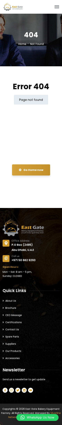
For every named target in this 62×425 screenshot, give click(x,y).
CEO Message (13, 315)
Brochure (10, 308)
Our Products (13, 351)
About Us (10, 300)
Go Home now (33, 170)
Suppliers (10, 344)
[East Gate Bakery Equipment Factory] (13, 7)
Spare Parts (12, 336)
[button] (37, 417)
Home (22, 44)
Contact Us (12, 329)
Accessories (12, 358)
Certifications (13, 322)
